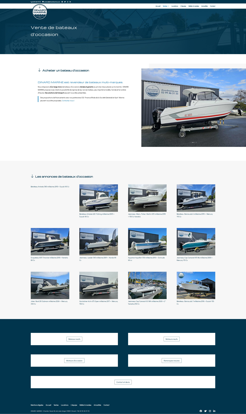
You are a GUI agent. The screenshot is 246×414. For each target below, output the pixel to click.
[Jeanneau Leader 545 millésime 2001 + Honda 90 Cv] (98, 241)
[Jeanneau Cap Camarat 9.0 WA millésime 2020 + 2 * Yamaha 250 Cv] (147, 285)
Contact (212, 6)
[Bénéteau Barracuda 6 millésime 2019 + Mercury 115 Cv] (196, 198)
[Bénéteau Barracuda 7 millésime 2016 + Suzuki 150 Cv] (196, 285)
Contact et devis (123, 382)
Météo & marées (194, 6)
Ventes (165, 6)
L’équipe (183, 6)
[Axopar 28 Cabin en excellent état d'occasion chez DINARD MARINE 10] (193, 146)
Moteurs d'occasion (74, 360)
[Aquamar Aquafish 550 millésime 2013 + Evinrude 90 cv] (147, 241)
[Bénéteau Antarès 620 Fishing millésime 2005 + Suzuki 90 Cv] (98, 198)
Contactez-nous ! (68, 100)
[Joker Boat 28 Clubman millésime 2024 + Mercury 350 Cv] (50, 285)
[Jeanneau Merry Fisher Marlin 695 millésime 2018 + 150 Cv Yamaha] (147, 198)
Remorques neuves (172, 360)
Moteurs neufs (172, 339)
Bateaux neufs (74, 339)
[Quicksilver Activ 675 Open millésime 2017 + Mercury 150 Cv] (98, 285)
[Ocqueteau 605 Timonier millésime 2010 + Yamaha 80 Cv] (50, 241)
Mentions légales (37, 405)
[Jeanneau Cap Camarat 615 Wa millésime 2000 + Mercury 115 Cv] (196, 241)
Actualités (204, 6)
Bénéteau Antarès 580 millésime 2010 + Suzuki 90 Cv (50, 186)
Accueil (158, 6)
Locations (175, 6)
